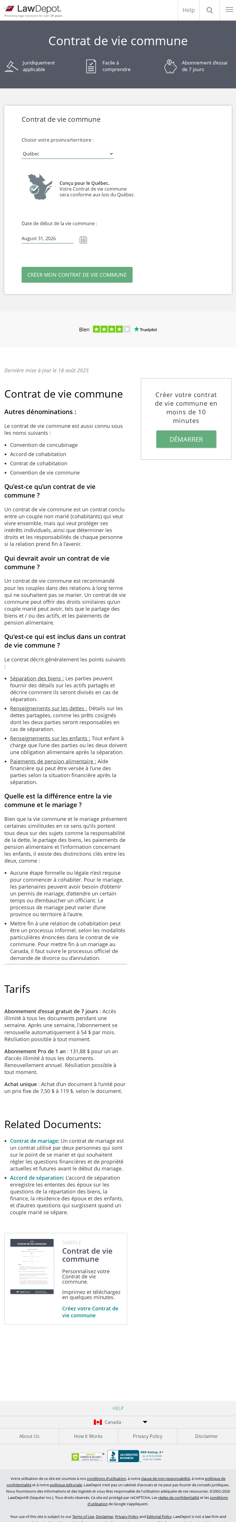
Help (188, 10)
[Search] (209, 10)
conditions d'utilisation (106, 1478)
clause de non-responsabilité (165, 1478)
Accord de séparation (36, 1177)
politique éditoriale (66, 1484)
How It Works (88, 1436)
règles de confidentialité (178, 1497)
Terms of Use (83, 1516)
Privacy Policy (147, 1436)
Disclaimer (206, 1436)
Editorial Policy (159, 1516)
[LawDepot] (34, 8)
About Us (29, 1436)
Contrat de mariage (34, 1140)
